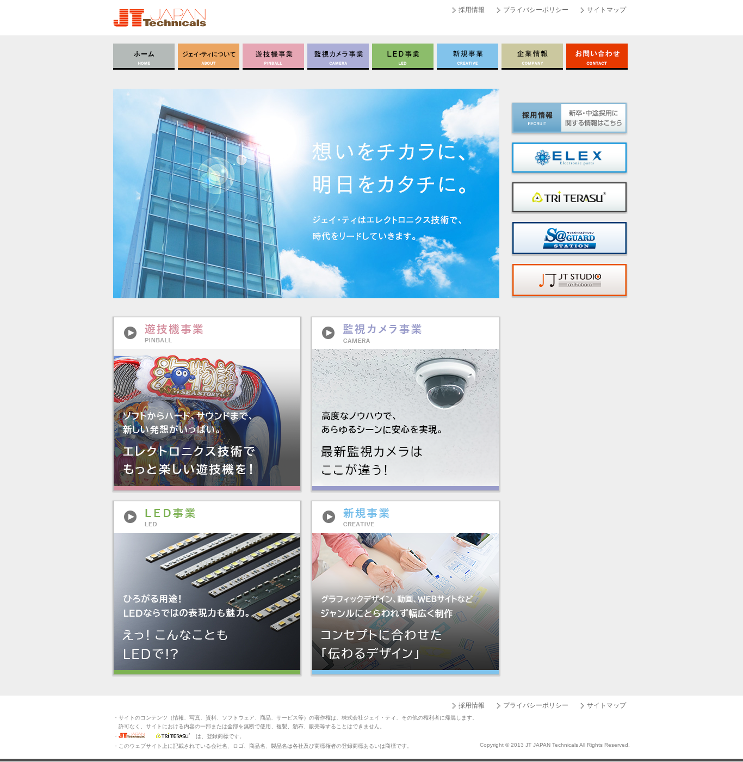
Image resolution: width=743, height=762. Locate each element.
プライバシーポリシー (535, 10)
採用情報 (472, 10)
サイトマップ (606, 10)
